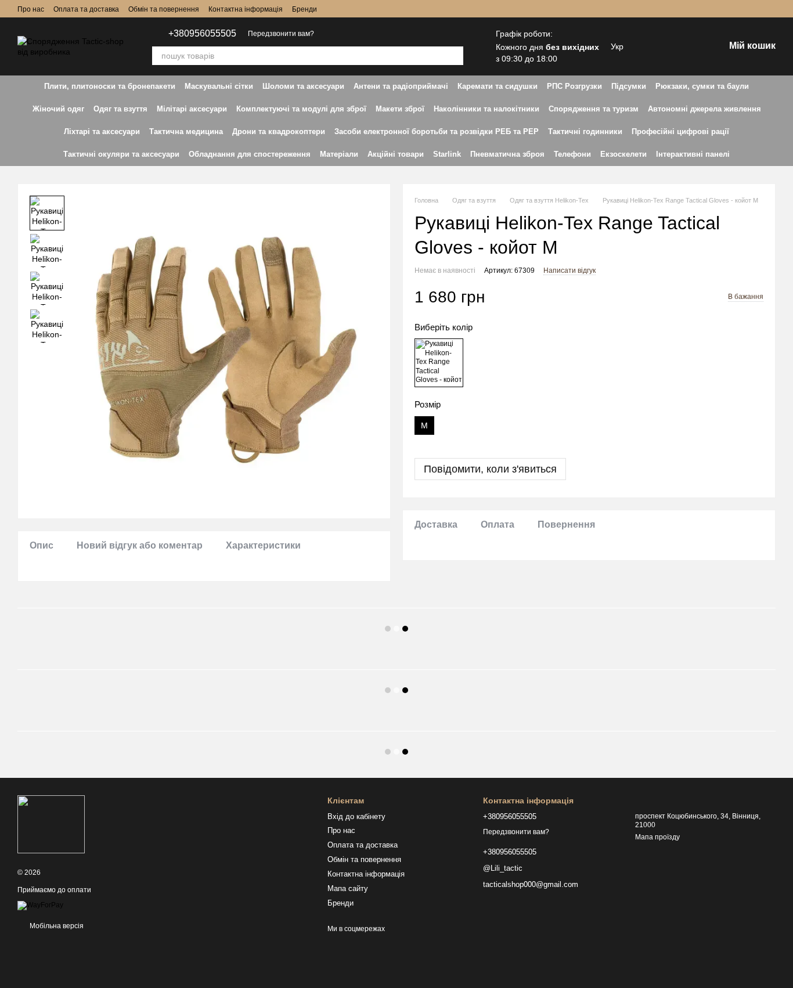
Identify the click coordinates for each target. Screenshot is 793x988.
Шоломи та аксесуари (303, 86)
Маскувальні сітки (219, 86)
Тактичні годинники (585, 131)
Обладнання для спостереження (250, 154)
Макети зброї (400, 108)
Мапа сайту (347, 888)
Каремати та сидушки (497, 86)
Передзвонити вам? (281, 34)
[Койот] (438, 362)
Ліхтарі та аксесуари (102, 131)
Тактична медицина (186, 131)
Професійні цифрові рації (680, 131)
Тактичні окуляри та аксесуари (121, 154)
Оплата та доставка (86, 9)
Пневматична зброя (507, 154)
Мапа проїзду (657, 837)
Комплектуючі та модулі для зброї (301, 108)
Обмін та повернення (163, 9)
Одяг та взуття (120, 108)
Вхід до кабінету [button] (356, 816)
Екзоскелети (623, 154)
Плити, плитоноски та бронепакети (109, 86)
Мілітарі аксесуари (192, 108)
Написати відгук (569, 270)
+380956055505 (202, 33)
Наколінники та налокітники (486, 108)
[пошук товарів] (454, 55)
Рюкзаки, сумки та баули (702, 86)
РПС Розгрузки (574, 86)
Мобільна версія (56, 926)
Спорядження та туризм (594, 108)
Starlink (447, 154)
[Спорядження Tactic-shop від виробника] (51, 824)
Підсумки (628, 86)
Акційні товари (395, 154)
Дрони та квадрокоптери (278, 131)
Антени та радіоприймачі (401, 86)
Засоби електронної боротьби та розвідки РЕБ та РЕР (436, 131)
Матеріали (339, 154)
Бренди (304, 9)
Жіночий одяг (58, 108)
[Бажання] (655, 46)
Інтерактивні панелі (693, 154)
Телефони (572, 154)
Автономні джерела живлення (704, 108)
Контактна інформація (245, 9)
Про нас (30, 9)
